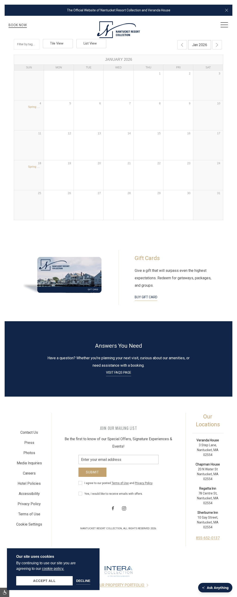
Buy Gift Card (146, 297)
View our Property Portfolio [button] (116, 585)
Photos (29, 453)
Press (29, 442)
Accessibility (29, 493)
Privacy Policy (143, 483)
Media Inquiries (29, 463)
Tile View (56, 43)
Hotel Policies (29, 483)
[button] (226, 10)
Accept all (44, 581)
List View (90, 43)
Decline (83, 581)
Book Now (18, 25)
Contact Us (29, 432)
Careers (29, 473)
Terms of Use (120, 483)
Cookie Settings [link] (29, 524)
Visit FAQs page (118, 372)
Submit (92, 472)
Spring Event (36, 107)
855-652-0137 (208, 538)
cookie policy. (53, 569)
